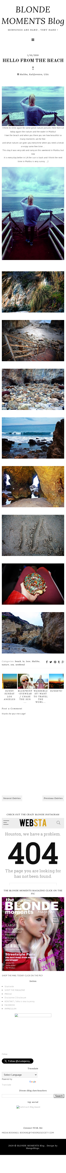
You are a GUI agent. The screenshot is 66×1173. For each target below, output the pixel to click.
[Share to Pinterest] (55, 662)
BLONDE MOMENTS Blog (31, 1145)
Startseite (9, 986)
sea (12, 664)
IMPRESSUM (10, 1008)
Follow (4, 1054)
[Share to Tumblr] (59, 662)
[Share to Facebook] (47, 662)
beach (18, 661)
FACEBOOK (10, 1005)
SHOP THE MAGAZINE (15, 990)
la (24, 661)
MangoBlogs (32, 1148)
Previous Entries (53, 798)
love (28, 661)
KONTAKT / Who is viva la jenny (19, 1001)
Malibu (36, 661)
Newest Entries (12, 798)
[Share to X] (51, 662)
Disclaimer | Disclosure (15, 997)
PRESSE (8, 993)
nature (5, 664)
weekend (20, 664)
